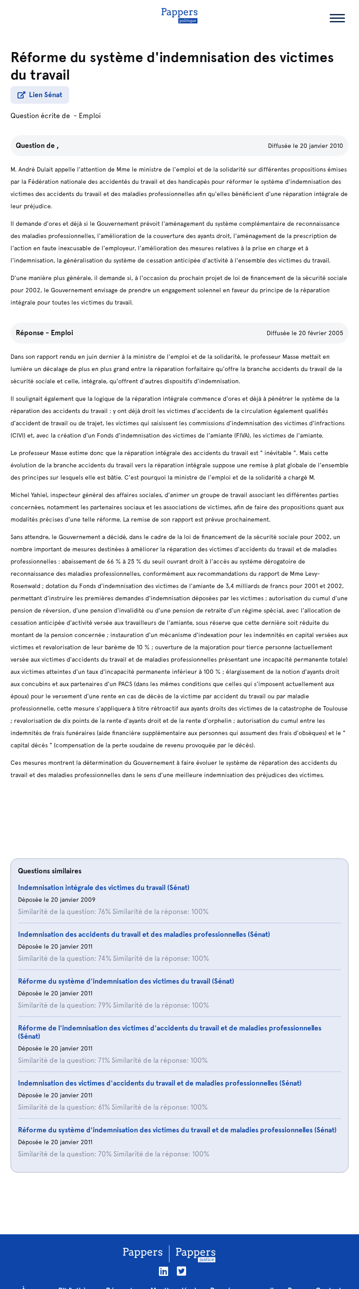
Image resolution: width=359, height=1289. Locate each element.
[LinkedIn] (163, 1271)
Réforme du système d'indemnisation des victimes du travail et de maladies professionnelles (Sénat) (177, 1130)
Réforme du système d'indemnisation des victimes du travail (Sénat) (126, 981)
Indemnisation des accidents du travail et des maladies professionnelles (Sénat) (144, 934)
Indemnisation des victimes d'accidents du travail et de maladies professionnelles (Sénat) (160, 1083)
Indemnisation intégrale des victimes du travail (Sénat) (104, 887)
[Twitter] (181, 1271)
